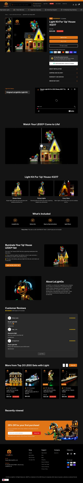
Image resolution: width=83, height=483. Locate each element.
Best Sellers (31, 455)
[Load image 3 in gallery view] (8, 35)
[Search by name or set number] (12, 5)
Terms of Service (45, 466)
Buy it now (63, 41)
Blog (42, 457)
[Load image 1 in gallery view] (8, 21)
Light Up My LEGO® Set (13, 265)
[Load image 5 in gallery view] (8, 50)
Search (30, 452)
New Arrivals (31, 457)
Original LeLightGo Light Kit (17, 92)
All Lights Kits (32, 459)
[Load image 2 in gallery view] (8, 28)
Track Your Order (45, 464)
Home (6, 14)
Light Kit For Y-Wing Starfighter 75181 (15, 478)
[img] (72, 318)
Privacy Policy (45, 468)
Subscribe (36, 433)
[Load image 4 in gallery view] (8, 42)
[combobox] (21, 4)
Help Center (44, 452)
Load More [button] (41, 353)
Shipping (43, 459)
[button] (48, 3)
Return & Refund (45, 462)
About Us (56, 452)
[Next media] (44, 35)
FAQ (42, 455)
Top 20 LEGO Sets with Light (15, 14)
